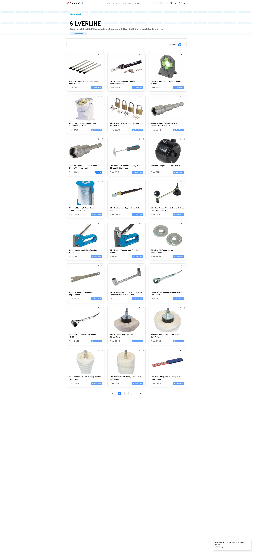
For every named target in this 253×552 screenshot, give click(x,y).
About (130, 3)
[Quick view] (98, 54)
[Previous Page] (115, 393)
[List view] (183, 44)
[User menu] (185, 3)
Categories (115, 3)
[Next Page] (137, 393)
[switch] (160, 3)
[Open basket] (175, 3)
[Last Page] (140, 393)
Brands (124, 3)
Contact (136, 3)
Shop (108, 3)
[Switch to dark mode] (180, 3)
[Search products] (171, 3)
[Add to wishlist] (102, 54)
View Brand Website (77, 34)
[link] (112, 393)
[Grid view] (179, 44)
